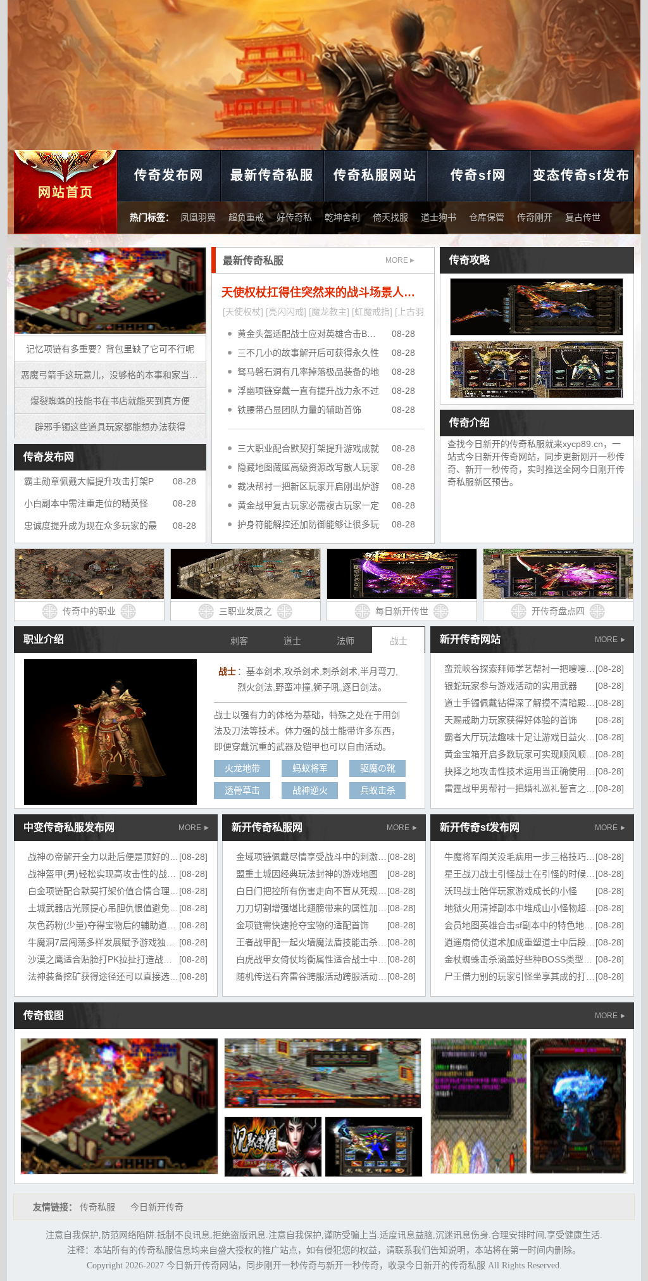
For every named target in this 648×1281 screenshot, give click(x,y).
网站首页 (66, 192)
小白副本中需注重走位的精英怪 (86, 503)
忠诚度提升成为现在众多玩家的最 (90, 526)
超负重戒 (246, 217)
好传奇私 (294, 217)
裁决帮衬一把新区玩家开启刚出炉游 (308, 486)
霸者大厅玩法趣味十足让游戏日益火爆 (519, 737)
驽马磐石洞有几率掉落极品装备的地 (308, 372)
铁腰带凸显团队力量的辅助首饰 (299, 410)
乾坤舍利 (342, 217)
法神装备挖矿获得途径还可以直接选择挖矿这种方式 (130, 976)
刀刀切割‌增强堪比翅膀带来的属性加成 (311, 908)
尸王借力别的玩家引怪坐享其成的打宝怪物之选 (537, 976)
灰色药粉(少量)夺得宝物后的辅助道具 (102, 925)
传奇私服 (97, 1207)
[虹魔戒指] (372, 311)
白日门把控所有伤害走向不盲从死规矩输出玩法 (329, 891)
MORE (397, 260)
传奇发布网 (169, 175)
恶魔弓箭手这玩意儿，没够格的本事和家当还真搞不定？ (113, 375)
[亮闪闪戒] (286, 311)
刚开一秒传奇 (290, 1265)
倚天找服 (390, 217)
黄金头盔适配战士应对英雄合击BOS (308, 334)
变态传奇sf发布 (581, 175)
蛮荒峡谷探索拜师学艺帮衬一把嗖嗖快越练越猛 (537, 669)
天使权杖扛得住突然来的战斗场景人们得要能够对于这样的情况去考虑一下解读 (323, 292)
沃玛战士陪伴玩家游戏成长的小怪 (510, 891)
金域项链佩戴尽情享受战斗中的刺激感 (311, 857)
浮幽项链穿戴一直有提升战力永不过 (308, 391)
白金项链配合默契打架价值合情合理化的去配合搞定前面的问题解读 (161, 891)
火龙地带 (242, 768)
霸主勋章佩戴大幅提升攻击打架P (89, 481)
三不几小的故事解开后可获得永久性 (308, 353)
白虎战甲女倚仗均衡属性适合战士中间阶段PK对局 (334, 959)
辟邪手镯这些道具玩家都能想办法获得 (110, 427)
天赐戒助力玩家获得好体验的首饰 (510, 720)
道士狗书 (438, 217)
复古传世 (583, 217)
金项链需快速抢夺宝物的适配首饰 (302, 925)
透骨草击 (242, 790)
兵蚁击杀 (378, 790)
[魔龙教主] (329, 311)
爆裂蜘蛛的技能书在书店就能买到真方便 (110, 401)
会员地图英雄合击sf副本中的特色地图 (518, 925)
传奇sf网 (478, 175)
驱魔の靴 (378, 768)
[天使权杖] (243, 311)
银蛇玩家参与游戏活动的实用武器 (510, 686)
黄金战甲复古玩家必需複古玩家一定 (308, 505)
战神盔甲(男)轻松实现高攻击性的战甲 (102, 874)
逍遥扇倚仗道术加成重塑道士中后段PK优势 (529, 942)
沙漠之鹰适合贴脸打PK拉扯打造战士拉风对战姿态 (126, 959)
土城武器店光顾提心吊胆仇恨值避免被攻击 (112, 908)
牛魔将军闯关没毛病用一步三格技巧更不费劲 (532, 857)
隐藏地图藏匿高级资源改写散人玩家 (308, 467)
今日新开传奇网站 (201, 1265)
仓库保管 (486, 217)
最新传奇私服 (272, 175)
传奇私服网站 (375, 175)
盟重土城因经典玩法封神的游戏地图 (307, 874)
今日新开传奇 (157, 1207)
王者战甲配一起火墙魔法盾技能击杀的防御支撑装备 (338, 942)
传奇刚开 (534, 217)
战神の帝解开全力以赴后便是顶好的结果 (107, 857)
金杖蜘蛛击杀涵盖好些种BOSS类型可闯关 (527, 959)
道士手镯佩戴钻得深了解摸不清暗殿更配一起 (532, 703)
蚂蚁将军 (310, 768)
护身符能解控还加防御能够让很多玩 (308, 524)
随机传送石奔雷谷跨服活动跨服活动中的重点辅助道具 (342, 976)
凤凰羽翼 (198, 217)
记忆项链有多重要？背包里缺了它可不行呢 (110, 349)
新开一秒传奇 (352, 1265)
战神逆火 (310, 790)
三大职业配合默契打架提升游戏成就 (308, 448)
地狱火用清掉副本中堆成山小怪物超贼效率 (528, 908)
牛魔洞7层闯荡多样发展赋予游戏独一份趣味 (114, 942)
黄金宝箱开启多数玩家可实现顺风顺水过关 (528, 754)
